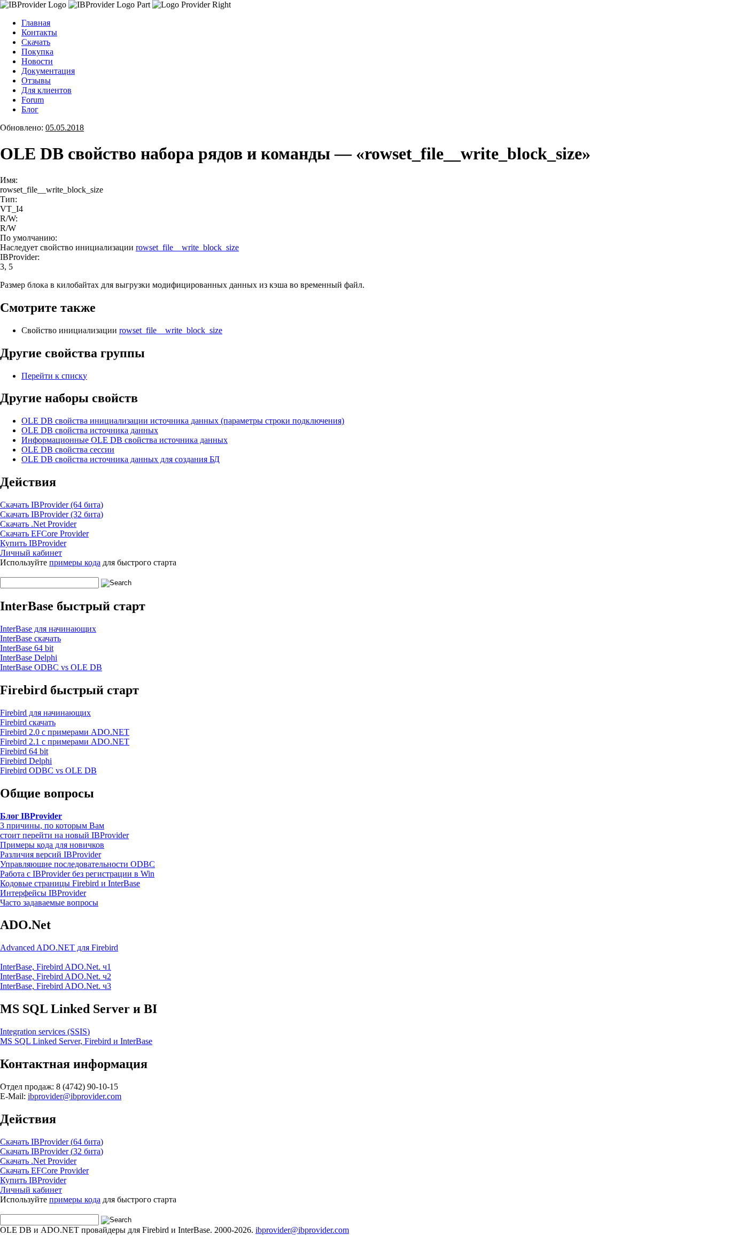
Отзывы (36, 80)
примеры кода (74, 562)
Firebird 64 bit (24, 751)
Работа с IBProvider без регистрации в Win (77, 873)
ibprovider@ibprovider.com (74, 1096)
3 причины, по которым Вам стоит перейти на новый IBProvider (64, 830)
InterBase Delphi (28, 657)
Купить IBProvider (33, 543)
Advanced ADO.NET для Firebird (59, 947)
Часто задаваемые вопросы (49, 902)
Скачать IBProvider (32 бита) (51, 514)
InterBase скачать (30, 638)
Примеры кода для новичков (52, 844)
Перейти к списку (54, 375)
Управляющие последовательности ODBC (77, 864)
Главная (35, 22)
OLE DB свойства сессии (67, 449)
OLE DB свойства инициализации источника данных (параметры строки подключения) (182, 420)
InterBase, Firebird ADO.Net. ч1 (55, 966)
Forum (32, 99)
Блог (29, 109)
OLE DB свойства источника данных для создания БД (120, 459)
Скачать (35, 42)
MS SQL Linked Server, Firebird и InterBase (76, 1041)
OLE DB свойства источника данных (89, 430)
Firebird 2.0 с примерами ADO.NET (64, 732)
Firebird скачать (28, 722)
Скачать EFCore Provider (44, 533)
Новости (37, 61)
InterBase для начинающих (48, 628)
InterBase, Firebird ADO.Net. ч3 (55, 986)
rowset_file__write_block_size (187, 247)
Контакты (39, 32)
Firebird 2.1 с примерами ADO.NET (64, 741)
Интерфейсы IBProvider (43, 893)
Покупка (37, 51)
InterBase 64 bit (26, 648)
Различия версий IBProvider (50, 854)
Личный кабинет (31, 552)
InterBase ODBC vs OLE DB (51, 667)
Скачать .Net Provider (38, 523)
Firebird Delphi (26, 760)
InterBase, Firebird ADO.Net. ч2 (55, 976)
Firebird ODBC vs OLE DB (48, 770)
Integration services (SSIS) (45, 1031)
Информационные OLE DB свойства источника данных (124, 439)
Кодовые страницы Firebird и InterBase (70, 883)
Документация (48, 70)
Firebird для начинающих (45, 712)
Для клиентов (46, 90)
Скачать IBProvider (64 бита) (51, 504)
